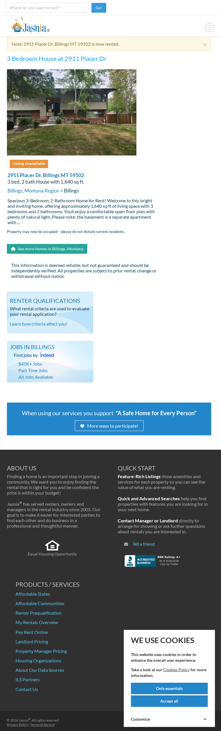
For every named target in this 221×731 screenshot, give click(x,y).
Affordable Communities (40, 603)
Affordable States (33, 594)
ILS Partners (28, 679)
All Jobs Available (35, 377)
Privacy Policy (17, 724)
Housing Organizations (38, 660)
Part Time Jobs (33, 370)
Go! (99, 7)
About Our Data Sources (40, 670)
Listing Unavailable (29, 163)
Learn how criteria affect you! (38, 323)
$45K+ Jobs (30, 363)
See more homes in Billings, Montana (50, 248)
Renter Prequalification (39, 612)
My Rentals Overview (37, 622)
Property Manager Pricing (41, 651)
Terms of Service (42, 724)
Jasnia (24, 720)
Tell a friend (143, 544)
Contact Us (27, 689)
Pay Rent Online (32, 632)
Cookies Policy (176, 669)
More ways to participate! (112, 425)
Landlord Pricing (32, 641)
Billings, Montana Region (33, 191)
